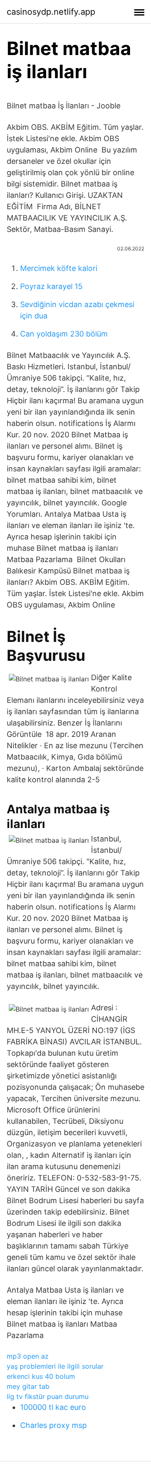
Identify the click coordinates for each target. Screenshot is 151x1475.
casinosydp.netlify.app (51, 12)
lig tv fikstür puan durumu (48, 1396)
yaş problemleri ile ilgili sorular (55, 1366)
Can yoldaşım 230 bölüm (64, 333)
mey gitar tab (28, 1386)
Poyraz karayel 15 (51, 286)
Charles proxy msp (53, 1425)
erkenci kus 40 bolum (41, 1376)
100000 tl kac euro (53, 1407)
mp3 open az (28, 1356)
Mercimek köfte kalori (58, 268)
